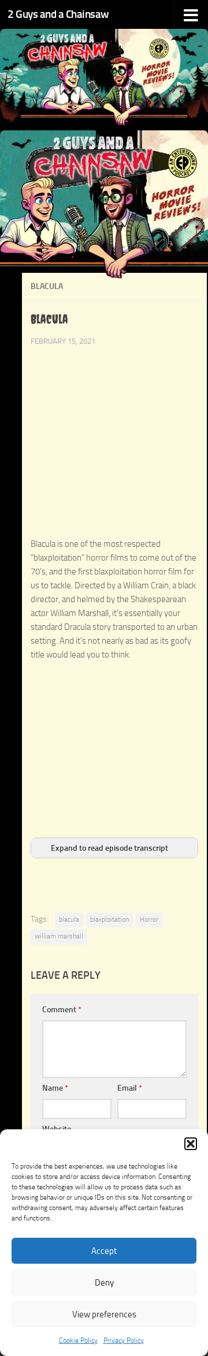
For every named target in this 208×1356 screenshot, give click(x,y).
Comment (61, 1010)
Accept (104, 1251)
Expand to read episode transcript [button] (109, 847)
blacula (69, 919)
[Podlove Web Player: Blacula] (114, 530)
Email (129, 1088)
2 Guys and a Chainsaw (58, 14)
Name (55, 1088)
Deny (104, 1283)
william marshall (59, 936)
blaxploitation (109, 919)
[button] (190, 1144)
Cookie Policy (78, 1340)
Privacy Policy (123, 1340)
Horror (149, 919)
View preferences (104, 1314)
